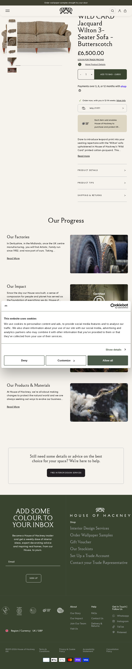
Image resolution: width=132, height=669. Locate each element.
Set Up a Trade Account (89, 555)
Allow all (108, 360)
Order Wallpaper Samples (91, 534)
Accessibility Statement (88, 650)
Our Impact (76, 618)
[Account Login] (119, 10)
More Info (121, 100)
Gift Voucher (80, 541)
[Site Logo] (66, 10)
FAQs (94, 613)
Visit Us (74, 628)
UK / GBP (37, 630)
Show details (113, 349)
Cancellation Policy (112, 650)
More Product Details (95, 64)
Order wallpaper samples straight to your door (66, 3)
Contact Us (97, 618)
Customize (64, 360)
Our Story (75, 613)
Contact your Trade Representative (99, 562)
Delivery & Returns (96, 624)
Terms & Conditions (44, 650)
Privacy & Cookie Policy (67, 650)
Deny (24, 360)
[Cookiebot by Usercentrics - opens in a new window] (113, 305)
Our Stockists (81, 548)
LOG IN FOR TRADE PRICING (91, 60)
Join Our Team (78, 623)
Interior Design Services (89, 528)
